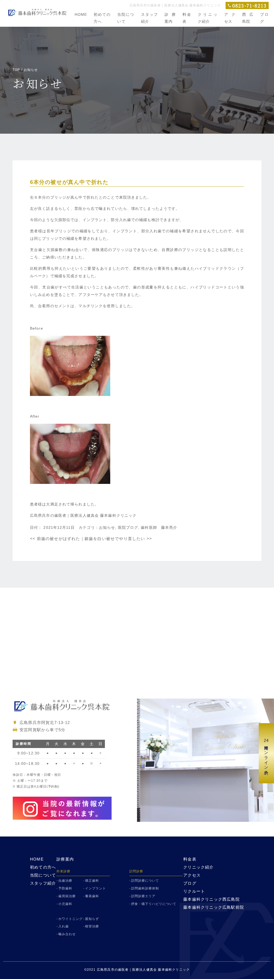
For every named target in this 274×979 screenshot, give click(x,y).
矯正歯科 (92, 880)
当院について (43, 875)
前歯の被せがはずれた (55, 538)
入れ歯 (63, 926)
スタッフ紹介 (43, 883)
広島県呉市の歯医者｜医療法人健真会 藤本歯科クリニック (83, 515)
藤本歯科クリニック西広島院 (211, 899)
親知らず (92, 919)
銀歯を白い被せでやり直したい (118, 538)
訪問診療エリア (143, 896)
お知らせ (107, 527)
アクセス (192, 875)
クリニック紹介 (198, 867)
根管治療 (92, 926)
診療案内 (65, 859)
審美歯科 (92, 896)
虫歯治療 (65, 880)
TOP (16, 70)
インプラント (95, 888)
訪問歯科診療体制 (145, 888)
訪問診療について (145, 880)
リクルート (194, 891)
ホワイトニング (70, 919)
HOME (81, 14)
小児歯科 (65, 904)
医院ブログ (128, 527)
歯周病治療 (67, 896)
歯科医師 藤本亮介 (159, 527)
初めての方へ (43, 867)
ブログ (189, 883)
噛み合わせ (67, 934)
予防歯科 (65, 888)
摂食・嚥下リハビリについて (153, 904)
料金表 (189, 859)
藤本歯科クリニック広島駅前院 (213, 907)
